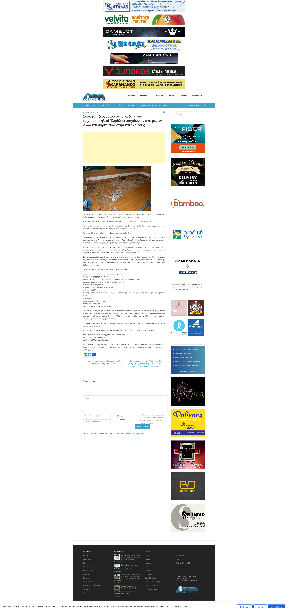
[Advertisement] (124, 147)
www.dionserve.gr (184, 289)
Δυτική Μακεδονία (89, 570)
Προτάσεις (110, 105)
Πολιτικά (86, 578)
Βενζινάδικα (149, 574)
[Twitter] (198, 105)
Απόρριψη (260, 607)
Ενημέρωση (98, 105)
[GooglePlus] (201, 105)
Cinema (147, 559)
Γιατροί (147, 567)
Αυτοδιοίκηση (87, 582)
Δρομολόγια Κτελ (150, 578)
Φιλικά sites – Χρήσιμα (152, 582)
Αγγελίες (159, 96)
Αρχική (88, 105)
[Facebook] (196, 105)
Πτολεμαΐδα (87, 559)
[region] (144, 605)
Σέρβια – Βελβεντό (89, 567)
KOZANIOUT (131, 96)
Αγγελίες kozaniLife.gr (152, 585)
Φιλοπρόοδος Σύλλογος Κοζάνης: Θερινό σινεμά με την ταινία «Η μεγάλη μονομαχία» (132, 557)
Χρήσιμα (172, 96)
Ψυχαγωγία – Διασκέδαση (91, 585)
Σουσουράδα (145, 96)
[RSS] (203, 105)
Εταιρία (184, 96)
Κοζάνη (86, 112)
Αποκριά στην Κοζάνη (147, 105)
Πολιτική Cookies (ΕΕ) (183, 563)
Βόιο (84, 563)
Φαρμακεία (148, 563)
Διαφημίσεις (180, 559)
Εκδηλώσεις (131, 105)
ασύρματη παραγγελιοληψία (190, 284)
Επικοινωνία (197, 96)
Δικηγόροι (148, 570)
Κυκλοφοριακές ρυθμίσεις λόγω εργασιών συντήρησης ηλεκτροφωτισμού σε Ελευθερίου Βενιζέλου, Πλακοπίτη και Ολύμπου (145, 363)
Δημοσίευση (142, 426)
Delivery (147, 555)
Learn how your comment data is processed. (129, 434)
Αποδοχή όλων (276, 607)
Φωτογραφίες (87, 593)
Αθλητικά (86, 574)
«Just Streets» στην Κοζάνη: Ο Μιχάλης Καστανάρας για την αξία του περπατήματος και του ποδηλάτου (127, 577)
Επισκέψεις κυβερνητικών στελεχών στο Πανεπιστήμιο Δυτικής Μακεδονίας (130, 567)
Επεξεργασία (244, 607)
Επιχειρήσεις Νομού (151, 589)
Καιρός (121, 105)
